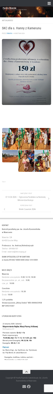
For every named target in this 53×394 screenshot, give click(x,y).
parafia (9, 33)
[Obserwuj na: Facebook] (29, 386)
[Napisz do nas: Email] (24, 386)
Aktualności (7, 20)
